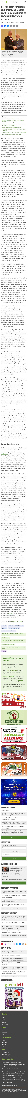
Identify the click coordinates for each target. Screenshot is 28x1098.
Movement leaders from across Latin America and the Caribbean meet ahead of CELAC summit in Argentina (13, 120)
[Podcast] (5, 944)
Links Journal (5, 1052)
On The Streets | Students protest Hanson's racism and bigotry (14, 896)
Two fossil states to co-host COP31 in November (12, 960)
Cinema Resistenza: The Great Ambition (13, 818)
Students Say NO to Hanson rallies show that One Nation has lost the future (13, 931)
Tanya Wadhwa (6, 20)
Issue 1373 (15, 23)
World (22, 23)
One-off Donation (12, 670)
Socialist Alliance (6, 1056)
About (3, 1041)
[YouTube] (2, 944)
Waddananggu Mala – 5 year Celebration (13, 826)
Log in (25, 1)
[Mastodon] (2, 26)
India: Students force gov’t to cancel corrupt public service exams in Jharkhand (13, 973)
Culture (4, 1022)
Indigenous (4, 628)
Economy (11, 625)
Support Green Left (9, 863)
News (3, 1017)
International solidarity (14, 628)
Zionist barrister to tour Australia (11, 952)
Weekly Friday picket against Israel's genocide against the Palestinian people (12, 831)
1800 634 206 (16, 684)
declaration (4, 454)
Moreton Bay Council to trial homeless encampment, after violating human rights (13, 956)
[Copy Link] (17, 26)
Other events (14, 838)
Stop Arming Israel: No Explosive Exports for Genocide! (14, 814)
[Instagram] (13, 944)
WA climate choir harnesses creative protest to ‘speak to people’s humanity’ (14, 964)
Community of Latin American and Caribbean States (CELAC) (12, 634)
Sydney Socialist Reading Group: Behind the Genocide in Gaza (14, 823)
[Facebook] (5, 26)
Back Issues (5, 1024)
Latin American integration (8, 644)
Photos (4, 1031)
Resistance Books (6, 1054)
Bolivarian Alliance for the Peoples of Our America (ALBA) (13, 647)
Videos (3, 1034)
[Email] (14, 26)
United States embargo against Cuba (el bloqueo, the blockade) (13, 641)
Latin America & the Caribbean (9, 631)
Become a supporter (8, 676)
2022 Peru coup (5, 637)
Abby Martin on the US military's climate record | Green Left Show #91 (13, 900)
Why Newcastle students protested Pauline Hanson (14, 936)
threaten (10, 614)
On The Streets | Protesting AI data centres (13, 909)
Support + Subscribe (15, 1)
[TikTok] (10, 944)
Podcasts (4, 1032)
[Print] (11, 26)
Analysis (4, 1019)
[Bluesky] (8, 26)
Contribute (4, 1042)
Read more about (9, 1085)
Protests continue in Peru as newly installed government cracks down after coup (14, 133)
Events (4, 1046)
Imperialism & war (19, 625)
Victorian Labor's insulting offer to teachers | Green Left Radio (14, 905)
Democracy (4, 625)
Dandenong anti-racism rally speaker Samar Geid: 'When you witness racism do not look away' (14, 918)
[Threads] (23, 944)
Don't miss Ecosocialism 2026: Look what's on (13, 923)
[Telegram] (17, 944)
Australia (4, 651)
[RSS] (26, 944)
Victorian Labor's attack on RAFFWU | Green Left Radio (14, 892)
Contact (4, 1044)
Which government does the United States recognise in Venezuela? (13, 124)
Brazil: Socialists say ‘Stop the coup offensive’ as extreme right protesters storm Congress (14, 129)
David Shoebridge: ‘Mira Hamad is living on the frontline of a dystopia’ (13, 969)
